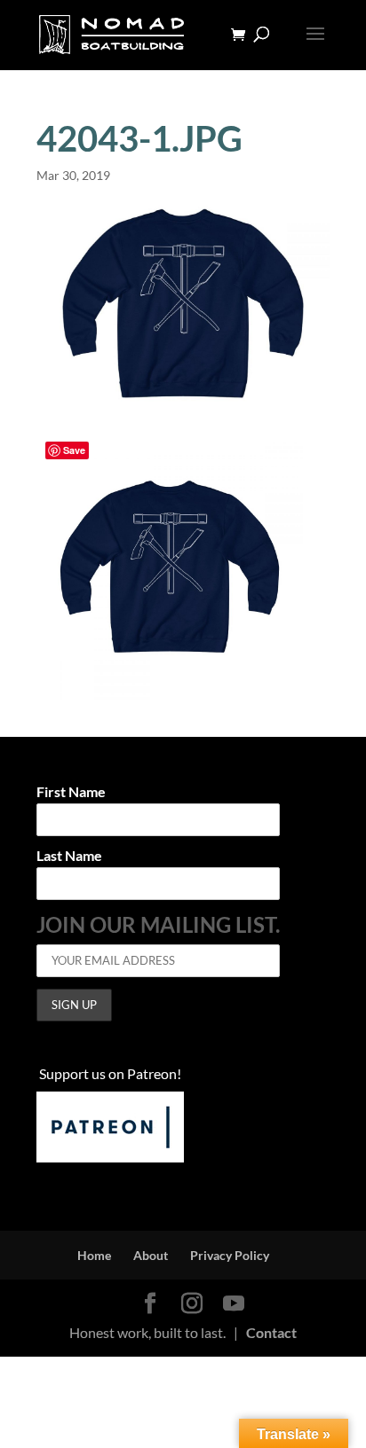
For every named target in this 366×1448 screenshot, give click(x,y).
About (150, 1255)
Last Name (69, 856)
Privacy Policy (229, 1255)
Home (94, 1255)
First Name (71, 792)
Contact (271, 1332)
